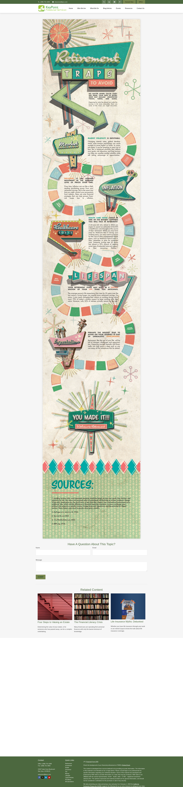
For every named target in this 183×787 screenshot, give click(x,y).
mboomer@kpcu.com (61, 2)
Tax (66, 771)
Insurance (68, 769)
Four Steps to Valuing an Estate (54, 622)
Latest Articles (69, 777)
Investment (68, 765)
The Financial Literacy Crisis (88, 622)
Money (67, 773)
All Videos (68, 779)
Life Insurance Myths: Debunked (127, 621)
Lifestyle (67, 775)
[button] (71, 8)
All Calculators (69, 781)
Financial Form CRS (92, 761)
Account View (129, 2)
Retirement (68, 763)
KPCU (141, 2)
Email (94, 548)
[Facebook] (120, 2)
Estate (67, 767)
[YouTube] (114, 2)
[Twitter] (104, 2)
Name (38, 548)
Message (39, 560)
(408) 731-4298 (45, 2)
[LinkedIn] (109, 2)
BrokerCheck (126, 765)
